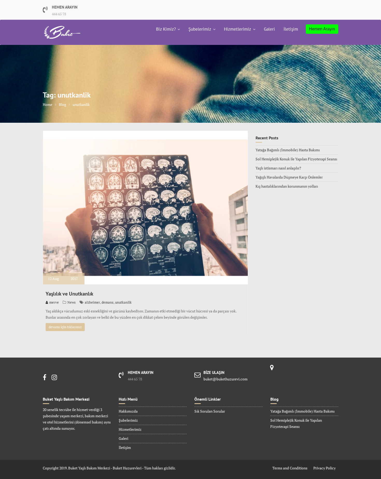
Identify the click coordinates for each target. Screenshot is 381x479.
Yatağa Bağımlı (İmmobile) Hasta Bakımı (288, 149)
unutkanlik (123, 302)
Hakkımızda (128, 411)
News (71, 302)
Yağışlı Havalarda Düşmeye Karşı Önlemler (289, 177)
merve (54, 302)
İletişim (291, 29)
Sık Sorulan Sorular (209, 411)
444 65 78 (59, 13)
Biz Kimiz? (166, 29)
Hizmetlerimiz (237, 29)
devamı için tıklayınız (65, 327)
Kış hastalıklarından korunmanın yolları (287, 186)
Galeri (269, 29)
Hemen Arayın (322, 29)
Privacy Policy (324, 468)
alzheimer (92, 302)
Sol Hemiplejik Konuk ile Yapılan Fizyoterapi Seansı (296, 158)
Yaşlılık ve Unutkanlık (69, 293)
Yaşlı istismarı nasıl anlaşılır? (278, 168)
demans (108, 302)
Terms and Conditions (289, 468)
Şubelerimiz (199, 29)
